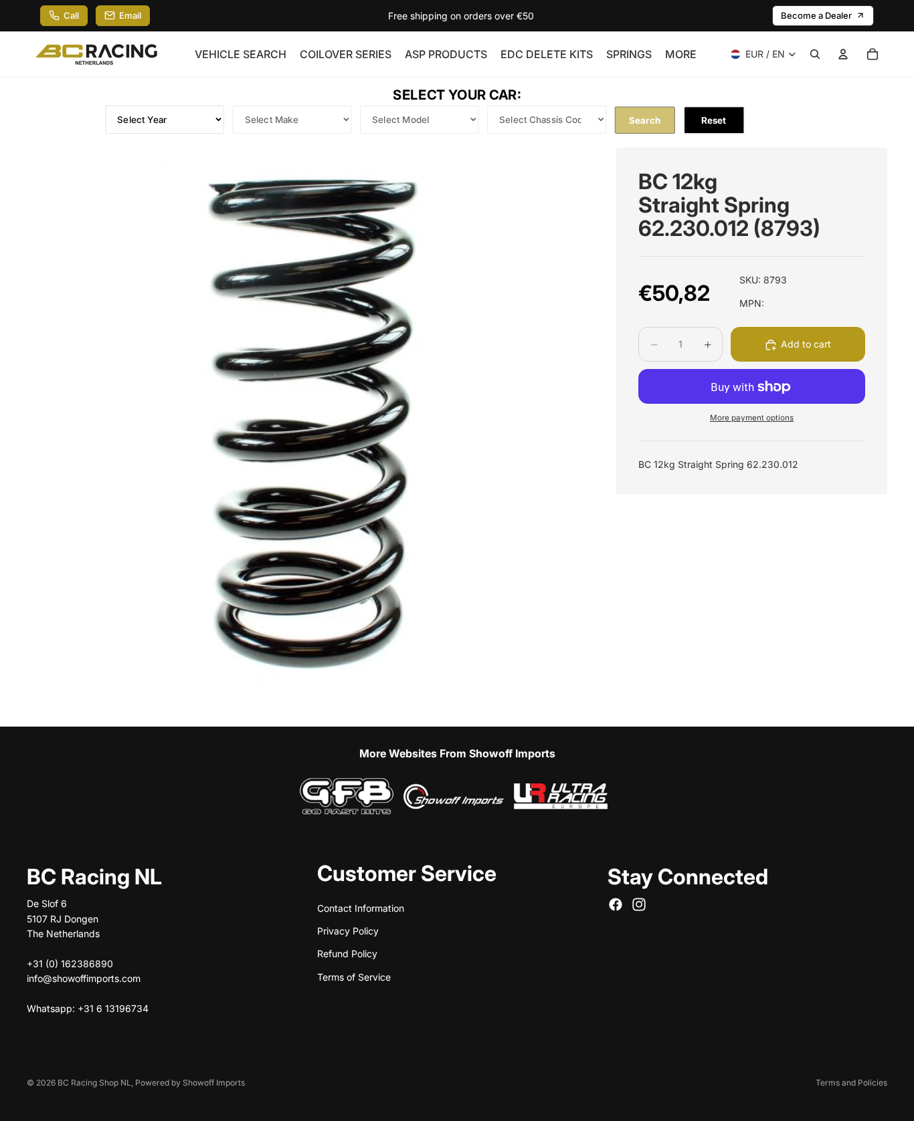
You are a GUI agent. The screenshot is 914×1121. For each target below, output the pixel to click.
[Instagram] (639, 904)
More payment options (752, 417)
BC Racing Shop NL (94, 1083)
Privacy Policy (348, 930)
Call (71, 15)
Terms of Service (354, 976)
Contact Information (360, 907)
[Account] (843, 54)
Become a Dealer (816, 15)
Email (130, 15)
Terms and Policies (851, 1083)
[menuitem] (680, 54)
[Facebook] (616, 904)
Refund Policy (347, 953)
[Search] (815, 54)
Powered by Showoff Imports (190, 1083)
